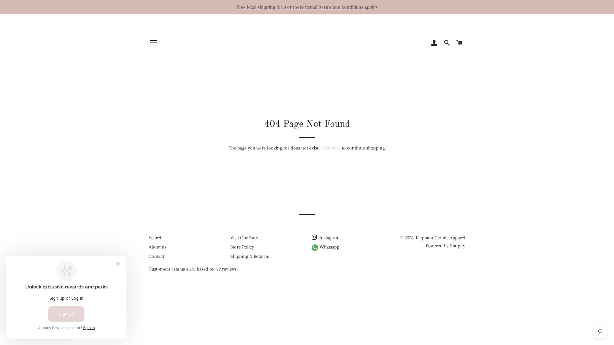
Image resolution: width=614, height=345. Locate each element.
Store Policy (242, 247)
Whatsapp (328, 247)
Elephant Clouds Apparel (440, 238)
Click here (330, 148)
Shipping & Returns (249, 256)
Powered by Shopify (445, 246)
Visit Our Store (245, 238)
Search (155, 238)
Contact (156, 256)
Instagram (329, 238)
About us (157, 247)
